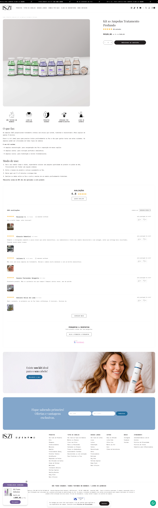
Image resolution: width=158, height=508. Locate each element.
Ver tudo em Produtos (55, 438)
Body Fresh (52, 474)
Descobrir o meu (34, 377)
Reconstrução (95, 449)
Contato (136, 440)
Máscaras (51, 447)
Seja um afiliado (112, 438)
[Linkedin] (25, 437)
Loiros (93, 442)
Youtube (126, 442)
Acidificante (52, 456)
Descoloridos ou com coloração (77, 454)
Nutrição (93, 456)
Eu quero (15, 502)
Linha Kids (110, 440)
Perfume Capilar (54, 470)
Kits (50, 440)
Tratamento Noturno (55, 468)
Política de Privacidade (141, 442)
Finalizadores (95, 454)
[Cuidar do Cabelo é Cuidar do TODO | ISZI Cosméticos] (8, 456)
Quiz (108, 447)
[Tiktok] (134, 8)
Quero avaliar (79, 199)
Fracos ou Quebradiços (74, 449)
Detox (92, 451)
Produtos (19, 8)
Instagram (127, 438)
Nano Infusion (82, 8)
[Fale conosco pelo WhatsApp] (153, 503)
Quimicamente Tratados (74, 451)
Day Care (93, 458)
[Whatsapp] (34, 437)
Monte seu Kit (111, 444)
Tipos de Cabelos (29, 8)
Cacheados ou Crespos (74, 447)
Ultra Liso (110, 442)
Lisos (92, 440)
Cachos (93, 447)
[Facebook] (137, 8)
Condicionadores (54, 444)
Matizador (52, 465)
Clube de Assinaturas (68, 8)
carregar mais (79, 316)
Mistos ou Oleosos (73, 440)
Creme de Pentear (54, 463)
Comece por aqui (53, 8)
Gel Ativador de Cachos (56, 461)
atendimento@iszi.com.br (141, 438)
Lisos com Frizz (72, 442)
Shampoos (51, 442)
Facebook (126, 440)
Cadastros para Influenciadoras (143, 447)
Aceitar (104, 503)
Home (4, 17)
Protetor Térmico (54, 454)
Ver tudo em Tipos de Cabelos (76, 438)
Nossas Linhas (42, 8)
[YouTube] (140, 8)
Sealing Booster (54, 472)
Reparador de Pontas (55, 458)
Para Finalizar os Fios (74, 456)
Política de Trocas (140, 444)
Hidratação (94, 444)
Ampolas (14, 17)
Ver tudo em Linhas (97, 438)
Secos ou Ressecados (73, 444)
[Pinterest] (28, 437)
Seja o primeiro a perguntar (79, 334)
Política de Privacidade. (85, 504)
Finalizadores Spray (55, 451)
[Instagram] (131, 8)
